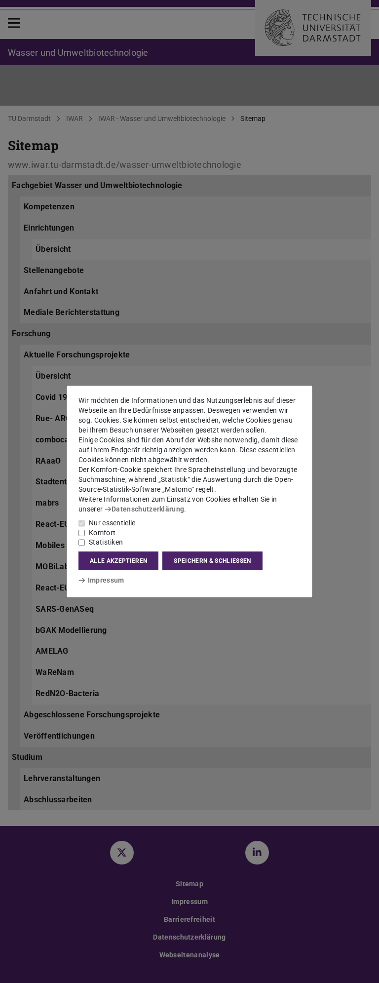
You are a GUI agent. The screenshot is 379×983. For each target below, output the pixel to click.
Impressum (106, 580)
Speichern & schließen (212, 560)
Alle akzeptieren (118, 560)
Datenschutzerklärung (148, 509)
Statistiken (106, 542)
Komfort (102, 533)
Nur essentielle (112, 523)
